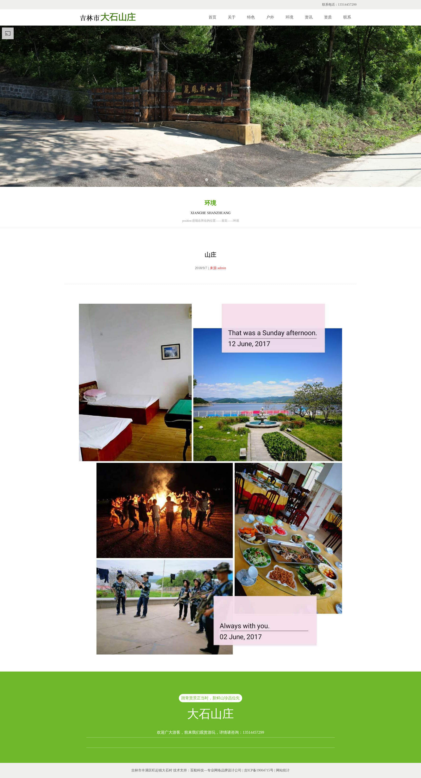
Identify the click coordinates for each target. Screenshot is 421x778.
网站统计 (283, 770)
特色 (251, 17)
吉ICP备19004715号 (258, 770)
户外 (270, 17)
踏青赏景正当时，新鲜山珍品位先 (210, 698)
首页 (212, 17)
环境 (289, 17)
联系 (347, 17)
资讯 (309, 17)
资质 (328, 17)
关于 (232, 17)
